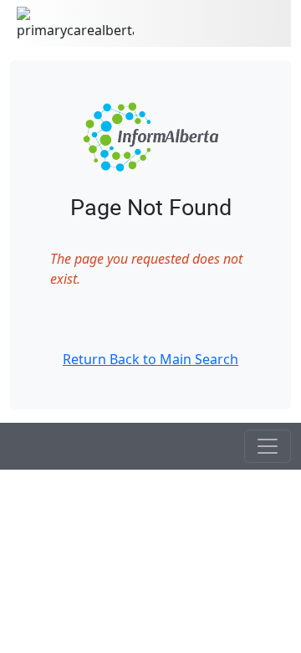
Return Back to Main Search (150, 359)
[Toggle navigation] (267, 446)
